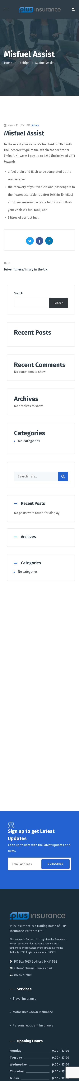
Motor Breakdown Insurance (33, 1012)
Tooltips (23, 63)
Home (8, 63)
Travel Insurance (24, 998)
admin (35, 125)
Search (18, 293)
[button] (73, 9)
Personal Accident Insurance (33, 1025)
